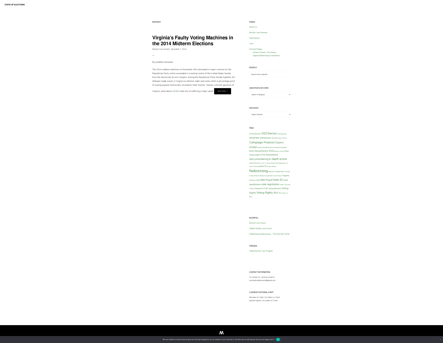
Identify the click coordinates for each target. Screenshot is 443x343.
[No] (440, 339)
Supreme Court (271, 176)
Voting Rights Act (267, 192)
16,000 (175, 91)
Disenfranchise (267, 147)
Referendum (271, 171)
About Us (253, 27)
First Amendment (269, 154)
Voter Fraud (266, 179)
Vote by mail (254, 180)
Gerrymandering (258, 159)
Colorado (259, 147)
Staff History (254, 38)
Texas (279, 176)
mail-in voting (265, 163)
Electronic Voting (279, 151)
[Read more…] (224, 92)
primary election (271, 166)
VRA (279, 193)
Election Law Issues (257, 223)
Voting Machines (274, 188)
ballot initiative (282, 138)
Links (251, 43)
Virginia (285, 175)
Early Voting (254, 151)
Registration (280, 171)
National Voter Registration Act (279, 163)
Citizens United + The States (264, 52)
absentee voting (257, 137)
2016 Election (255, 134)
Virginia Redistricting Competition (266, 55)
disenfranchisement (280, 147)
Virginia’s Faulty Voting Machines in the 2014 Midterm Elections (192, 40)
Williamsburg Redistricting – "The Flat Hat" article (269, 234)
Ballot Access (272, 138)
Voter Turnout (285, 184)
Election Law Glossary (258, 32)
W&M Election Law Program (261, 251)
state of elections (260, 176)
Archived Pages (255, 49)
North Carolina (253, 166)
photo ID (263, 166)
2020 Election (269, 133)
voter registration (270, 184)
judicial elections (255, 163)
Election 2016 (267, 151)
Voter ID (277, 179)
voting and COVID (261, 188)
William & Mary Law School (260, 228)
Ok (278, 339)
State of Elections (15, 4)
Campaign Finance (261, 142)
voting (251, 188)
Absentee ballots (282, 134)
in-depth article (278, 159)
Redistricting (258, 171)
